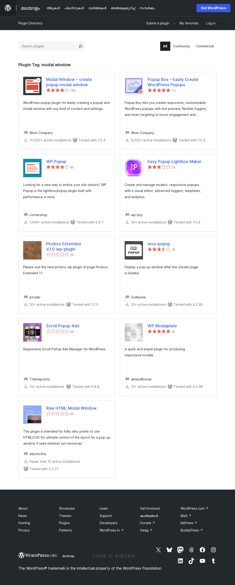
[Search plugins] (80, 46)
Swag (146, 530)
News (22, 516)
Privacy (24, 530)
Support (106, 516)
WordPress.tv (112, 530)
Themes (65, 516)
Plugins (64, 523)
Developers (109, 523)
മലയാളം (68, 556)
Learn (104, 508)
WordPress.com (194, 508)
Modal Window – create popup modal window (69, 82)
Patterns (65, 530)
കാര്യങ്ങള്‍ (149, 516)
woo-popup (159, 243)
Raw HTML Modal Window (71, 408)
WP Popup (56, 161)
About (23, 508)
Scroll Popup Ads (62, 325)
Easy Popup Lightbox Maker (175, 161)
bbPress (189, 523)
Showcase (67, 508)
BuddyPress (192, 530)
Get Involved (150, 508)
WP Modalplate (162, 325)
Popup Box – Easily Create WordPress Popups (173, 82)
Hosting (24, 523)
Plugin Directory (30, 23)
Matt (186, 516)
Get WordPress (213, 8)
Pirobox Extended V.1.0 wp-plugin (63, 246)
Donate (147, 523)
